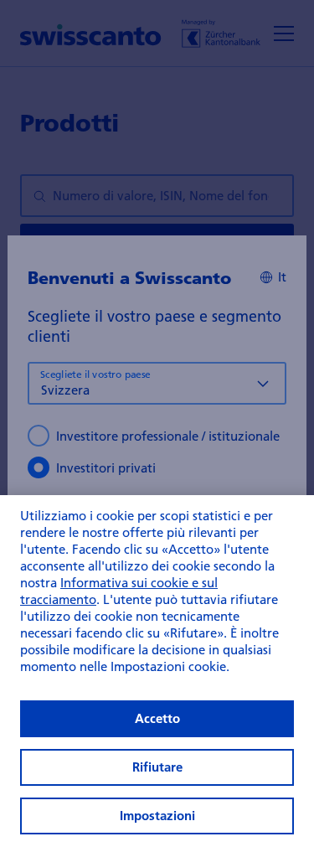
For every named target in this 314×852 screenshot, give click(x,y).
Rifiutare (157, 767)
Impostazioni (157, 816)
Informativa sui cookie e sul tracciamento (119, 590)
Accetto (157, 718)
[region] (157, 673)
